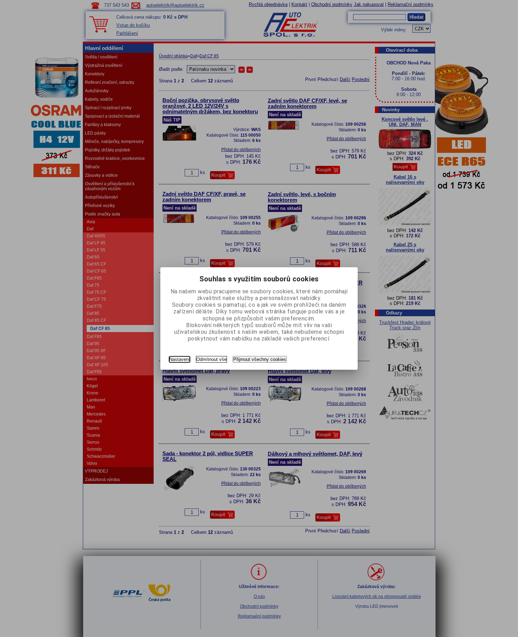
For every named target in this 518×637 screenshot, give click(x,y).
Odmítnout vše (211, 359)
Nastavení (179, 359)
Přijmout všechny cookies (259, 359)
